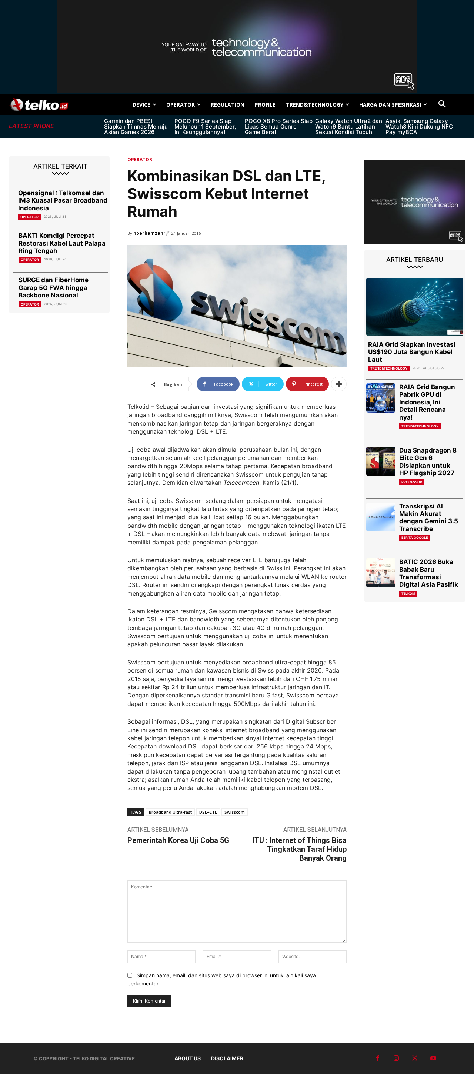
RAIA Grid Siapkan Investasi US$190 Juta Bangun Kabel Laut (411, 352)
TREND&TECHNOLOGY (388, 368)
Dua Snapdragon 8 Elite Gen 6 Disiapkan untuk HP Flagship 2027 (428, 462)
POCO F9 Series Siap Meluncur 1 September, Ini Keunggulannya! (205, 126)
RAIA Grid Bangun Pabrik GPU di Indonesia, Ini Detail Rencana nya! (427, 402)
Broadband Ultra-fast (170, 812)
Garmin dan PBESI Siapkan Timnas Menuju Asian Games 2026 (136, 126)
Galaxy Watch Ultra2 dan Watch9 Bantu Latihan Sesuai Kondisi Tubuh (348, 126)
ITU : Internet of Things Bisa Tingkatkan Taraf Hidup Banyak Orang (300, 849)
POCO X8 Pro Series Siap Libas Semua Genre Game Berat (279, 126)
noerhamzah (148, 233)
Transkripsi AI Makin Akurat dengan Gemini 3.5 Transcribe (428, 518)
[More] (339, 384)
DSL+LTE (208, 812)
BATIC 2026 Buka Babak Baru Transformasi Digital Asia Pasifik (428, 573)
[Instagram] (396, 1058)
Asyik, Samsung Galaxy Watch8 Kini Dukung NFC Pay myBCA (419, 126)
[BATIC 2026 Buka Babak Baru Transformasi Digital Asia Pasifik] (380, 572)
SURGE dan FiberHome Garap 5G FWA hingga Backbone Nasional (54, 287)
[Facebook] (377, 1058)
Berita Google (414, 538)
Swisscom (234, 812)
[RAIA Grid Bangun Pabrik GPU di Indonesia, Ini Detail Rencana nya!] (380, 398)
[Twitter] (414, 1058)
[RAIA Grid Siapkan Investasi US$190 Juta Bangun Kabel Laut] (414, 307)
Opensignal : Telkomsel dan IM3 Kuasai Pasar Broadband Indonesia (62, 200)
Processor (411, 482)
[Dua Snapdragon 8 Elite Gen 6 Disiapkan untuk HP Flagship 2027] (380, 461)
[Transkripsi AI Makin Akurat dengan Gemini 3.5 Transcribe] (380, 517)
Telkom (408, 593)
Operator (29, 217)
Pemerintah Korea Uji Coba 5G (178, 840)
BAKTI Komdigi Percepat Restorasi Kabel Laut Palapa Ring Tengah (62, 243)
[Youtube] (433, 1058)
